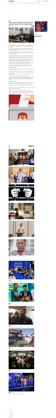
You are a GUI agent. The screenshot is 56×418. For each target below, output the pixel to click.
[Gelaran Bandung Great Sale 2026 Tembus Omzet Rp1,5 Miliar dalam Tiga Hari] (21, 360)
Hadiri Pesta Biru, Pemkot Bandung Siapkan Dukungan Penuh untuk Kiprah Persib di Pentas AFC (19, 391)
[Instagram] (10, 409)
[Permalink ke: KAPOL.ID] (9, 26)
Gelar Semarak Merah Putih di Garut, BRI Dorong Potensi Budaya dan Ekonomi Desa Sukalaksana (19, 347)
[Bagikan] (33, 26)
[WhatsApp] (33, 146)
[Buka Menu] (46, 1)
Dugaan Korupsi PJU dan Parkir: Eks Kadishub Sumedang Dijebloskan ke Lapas (17, 220)
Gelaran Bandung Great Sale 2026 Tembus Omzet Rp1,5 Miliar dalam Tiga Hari (17, 369)
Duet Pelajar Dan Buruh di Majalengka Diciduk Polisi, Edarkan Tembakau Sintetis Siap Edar (19, 166)
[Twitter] (30, 146)
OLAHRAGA (11, 415)
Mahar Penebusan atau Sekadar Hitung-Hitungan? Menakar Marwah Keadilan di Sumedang (18, 256)
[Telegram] (32, 146)
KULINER (11, 414)
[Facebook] (29, 146)
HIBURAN (11, 413)
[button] (45, 1)
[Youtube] (10, 410)
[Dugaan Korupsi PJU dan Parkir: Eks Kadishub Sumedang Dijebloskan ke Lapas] (21, 211)
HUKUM (9, 219)
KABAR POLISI (10, 165)
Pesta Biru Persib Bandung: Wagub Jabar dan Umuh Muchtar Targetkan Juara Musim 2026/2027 (19, 279)
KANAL (9, 280)
